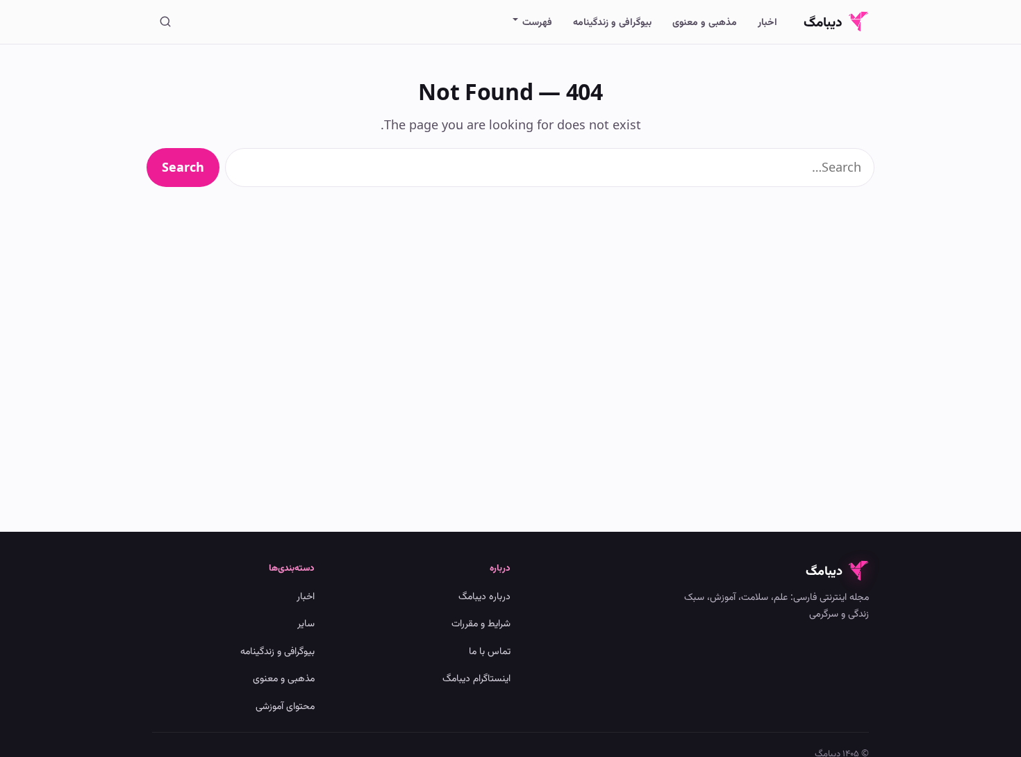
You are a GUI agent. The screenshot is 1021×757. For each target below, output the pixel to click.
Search (183, 166)
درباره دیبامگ (484, 595)
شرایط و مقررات (480, 622)
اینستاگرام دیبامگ (476, 677)
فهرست (537, 21)
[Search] (165, 21)
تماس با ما (489, 650)
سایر (306, 622)
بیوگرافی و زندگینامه (612, 21)
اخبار (767, 21)
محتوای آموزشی (285, 705)
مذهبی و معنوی (704, 21)
